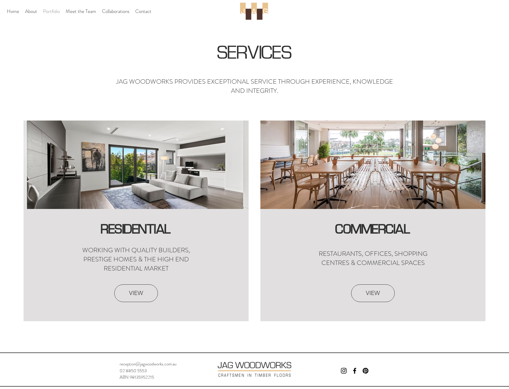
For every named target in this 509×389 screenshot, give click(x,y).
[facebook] (354, 371)
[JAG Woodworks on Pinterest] (365, 371)
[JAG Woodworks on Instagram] (344, 371)
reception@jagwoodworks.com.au (148, 364)
